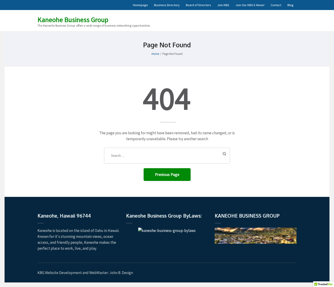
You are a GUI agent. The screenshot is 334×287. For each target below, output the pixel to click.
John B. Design (121, 272)
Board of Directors (198, 5)
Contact (276, 5)
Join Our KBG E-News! (249, 5)
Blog (290, 5)
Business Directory (167, 5)
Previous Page (167, 174)
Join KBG (223, 5)
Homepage (140, 5)
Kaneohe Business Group (72, 19)
